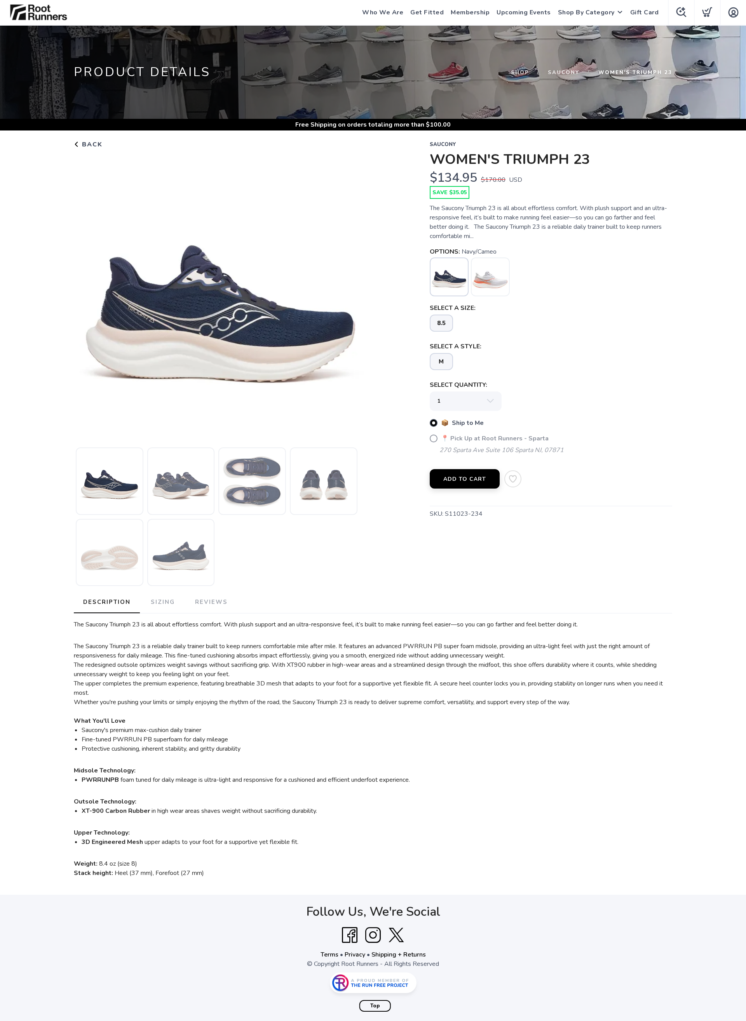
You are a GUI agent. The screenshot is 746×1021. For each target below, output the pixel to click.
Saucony (564, 72)
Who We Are (382, 12)
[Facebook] (349, 935)
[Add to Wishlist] (512, 478)
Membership (470, 12)
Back (91, 144)
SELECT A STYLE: (455, 346)
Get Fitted (427, 12)
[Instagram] (373, 935)
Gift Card (644, 12)
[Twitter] (396, 935)
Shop (520, 72)
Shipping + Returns (398, 954)
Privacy (355, 954)
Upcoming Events (524, 12)
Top (375, 1005)
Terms (329, 954)
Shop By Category (586, 12)
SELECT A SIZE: (453, 308)
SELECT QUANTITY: (458, 385)
